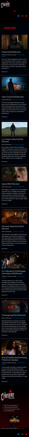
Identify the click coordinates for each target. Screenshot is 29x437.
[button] (14, 11)
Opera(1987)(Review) (10, 184)
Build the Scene (21, 428)
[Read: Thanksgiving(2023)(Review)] (14, 306)
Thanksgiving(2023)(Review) (14, 315)
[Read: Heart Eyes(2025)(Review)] (14, 85)
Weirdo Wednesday (6, 99)
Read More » (5, 71)
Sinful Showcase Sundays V (11, 405)
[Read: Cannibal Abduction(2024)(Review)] (14, 216)
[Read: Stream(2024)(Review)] (14, 42)
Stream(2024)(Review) (11, 52)
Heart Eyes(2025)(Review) (13, 97)
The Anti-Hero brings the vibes (12, 409)
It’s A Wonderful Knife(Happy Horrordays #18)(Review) (14, 272)
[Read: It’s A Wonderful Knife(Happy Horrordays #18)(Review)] (14, 261)
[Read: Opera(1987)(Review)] (14, 174)
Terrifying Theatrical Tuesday (9, 54)
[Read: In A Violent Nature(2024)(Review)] (14, 129)
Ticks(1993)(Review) (9, 410)
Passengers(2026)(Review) (11, 407)
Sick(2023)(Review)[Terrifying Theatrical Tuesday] (14, 358)
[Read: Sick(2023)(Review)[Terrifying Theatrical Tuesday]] (14, 347)
